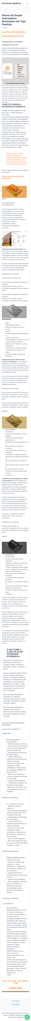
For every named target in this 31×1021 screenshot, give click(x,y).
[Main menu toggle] (27, 3)
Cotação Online (6, 733)
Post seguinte (16, 1004)
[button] (27, 1017)
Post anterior (15, 1001)
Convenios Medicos (11, 3)
